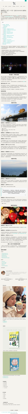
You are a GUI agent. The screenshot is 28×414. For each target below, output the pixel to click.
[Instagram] (3, 0)
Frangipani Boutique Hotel (5, 254)
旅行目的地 (9, 6)
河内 (1, 47)
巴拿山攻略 (24, 227)
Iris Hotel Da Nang (4, 262)
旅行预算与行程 (5, 385)
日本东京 (4, 397)
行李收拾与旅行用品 (5, 386)
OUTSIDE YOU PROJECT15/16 (9, 16)
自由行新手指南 (5, 382)
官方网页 (24, 81)
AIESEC (17, 15)
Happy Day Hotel (4, 263)
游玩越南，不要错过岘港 (6, 24)
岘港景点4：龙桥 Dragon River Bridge (8, 32)
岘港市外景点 (4, 34)
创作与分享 (17, 6)
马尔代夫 (4, 393)
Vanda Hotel (3, 261)
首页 (3, 6)
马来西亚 (6, 6)
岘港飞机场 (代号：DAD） (7, 25)
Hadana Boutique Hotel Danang (5, 257)
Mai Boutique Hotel (4, 255)
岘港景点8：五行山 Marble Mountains (8, 37)
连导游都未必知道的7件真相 (22, 233)
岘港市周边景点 (5, 38)
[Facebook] (2, 0)
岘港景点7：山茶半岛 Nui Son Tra (8, 36)
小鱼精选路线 (13, 6)
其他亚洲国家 (4, 398)
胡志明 (25, 46)
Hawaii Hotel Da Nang (4, 256)
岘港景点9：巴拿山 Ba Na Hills (7, 39)
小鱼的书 (21, 6)
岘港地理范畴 (5, 26)
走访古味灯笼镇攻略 (14, 233)
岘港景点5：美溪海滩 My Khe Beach (8, 33)
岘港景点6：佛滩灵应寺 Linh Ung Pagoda (9, 35)
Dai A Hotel (3, 264)
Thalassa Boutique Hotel (5, 253)
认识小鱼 (24, 6)
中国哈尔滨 (4, 394)
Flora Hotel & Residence (5, 265)
